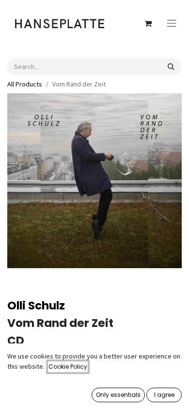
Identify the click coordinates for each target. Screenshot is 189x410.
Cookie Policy (67, 366)
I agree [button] (164, 395)
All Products (24, 84)
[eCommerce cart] (148, 23)
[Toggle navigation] (171, 23)
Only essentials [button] (118, 395)
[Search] (171, 66)
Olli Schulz (36, 305)
